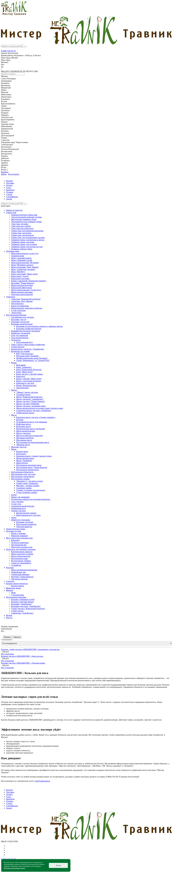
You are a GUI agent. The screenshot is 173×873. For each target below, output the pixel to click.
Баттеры (19, 420)
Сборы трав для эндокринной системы (28, 237)
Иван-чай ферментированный (24, 570)
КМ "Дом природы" (25, 354)
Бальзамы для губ (18, 319)
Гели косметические (19, 338)
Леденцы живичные (20, 542)
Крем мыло (21, 454)
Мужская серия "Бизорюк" (27, 356)
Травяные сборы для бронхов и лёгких (27, 240)
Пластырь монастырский (22, 294)
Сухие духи (16, 504)
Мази (13, 593)
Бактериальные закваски (21, 552)
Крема (14, 363)
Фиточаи (10, 567)
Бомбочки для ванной (20, 333)
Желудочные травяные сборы (23, 219)
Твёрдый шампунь (24, 527)
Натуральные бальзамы (16, 597)
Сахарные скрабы (24, 488)
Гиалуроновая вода (24, 342)
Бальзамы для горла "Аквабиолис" (26, 606)
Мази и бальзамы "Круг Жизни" (25, 267)
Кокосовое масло (23, 426)
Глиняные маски (23, 395)
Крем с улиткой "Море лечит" (29, 379)
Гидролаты (16, 340)
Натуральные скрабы (20, 479)
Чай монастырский (19, 579)
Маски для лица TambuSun (27, 404)
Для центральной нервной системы (26, 217)
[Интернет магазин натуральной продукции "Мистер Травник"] (14, 15)
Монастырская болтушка (22, 285)
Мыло (13, 449)
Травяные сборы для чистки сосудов (27, 247)
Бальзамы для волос (24, 522)
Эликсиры (10, 297)
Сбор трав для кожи (19, 224)
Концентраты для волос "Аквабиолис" (28, 349)
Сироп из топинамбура (21, 563)
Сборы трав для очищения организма (27, 231)
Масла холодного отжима (22, 554)
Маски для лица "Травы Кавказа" (30, 401)
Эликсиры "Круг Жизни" (22, 301)
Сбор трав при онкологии (22, 228)
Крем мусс (20, 376)
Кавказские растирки (20, 278)
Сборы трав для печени (21, 233)
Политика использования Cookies (14, 868)
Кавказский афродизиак (21, 288)
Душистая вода (17, 347)
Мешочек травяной (19, 536)
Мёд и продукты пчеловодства (19, 538)
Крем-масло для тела (25, 383)
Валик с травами (18, 533)
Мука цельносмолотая (20, 556)
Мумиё (9, 615)
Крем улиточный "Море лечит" (24, 274)
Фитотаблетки (17, 303)
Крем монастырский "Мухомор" (25, 262)
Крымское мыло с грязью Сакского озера (34, 456)
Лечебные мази (12, 251)
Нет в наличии (7, 654)
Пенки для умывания (20, 497)
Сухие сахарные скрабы (26, 492)
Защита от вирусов (14, 210)
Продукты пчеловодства (21, 547)
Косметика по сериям (20, 351)
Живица (9, 590)
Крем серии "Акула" (20, 276)
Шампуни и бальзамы (20, 520)
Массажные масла (24, 440)
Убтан (13, 517)
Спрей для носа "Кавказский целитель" (28, 608)
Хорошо (58, 865)
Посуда (9, 618)
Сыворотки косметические (22, 506)
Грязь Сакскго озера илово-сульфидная (28, 344)
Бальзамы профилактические (28, 329)
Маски (14, 390)
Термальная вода (18, 508)
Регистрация (13, 174)
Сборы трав (11, 212)
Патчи (14, 495)
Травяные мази (17, 256)
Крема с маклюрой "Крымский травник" (28, 281)
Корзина (4, 172)
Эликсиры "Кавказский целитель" (26, 299)
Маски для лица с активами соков (30, 406)
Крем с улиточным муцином (28, 381)
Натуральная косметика (16, 315)
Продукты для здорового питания (20, 549)
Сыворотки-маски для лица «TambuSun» (33, 410)
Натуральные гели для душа (23, 474)
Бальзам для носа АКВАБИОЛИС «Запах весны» (22, 656)
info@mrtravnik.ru (42, 781)
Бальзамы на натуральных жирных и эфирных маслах (39, 326)
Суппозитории (17, 595)
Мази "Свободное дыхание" (23, 269)
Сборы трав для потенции (22, 235)
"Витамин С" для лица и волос (29, 481)
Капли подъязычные (20, 306)
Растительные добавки (21, 561)
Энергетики (16, 313)
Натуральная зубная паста (22, 472)
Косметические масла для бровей (30, 429)
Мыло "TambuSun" (24, 461)
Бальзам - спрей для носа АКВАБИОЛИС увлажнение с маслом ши (30, 649)
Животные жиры (13, 588)
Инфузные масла (23, 424)
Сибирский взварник (20, 574)
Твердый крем (22, 388)
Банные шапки (17, 586)
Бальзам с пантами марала (22, 602)
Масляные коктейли (25, 438)
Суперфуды (16, 565)
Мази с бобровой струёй (21, 260)
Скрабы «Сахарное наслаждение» (30, 490)
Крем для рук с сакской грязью (29, 374)
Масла (14, 415)
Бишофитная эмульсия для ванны (25, 331)
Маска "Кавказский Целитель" (29, 397)
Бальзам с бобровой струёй (22, 599)
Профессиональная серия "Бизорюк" (32, 358)
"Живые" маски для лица (27, 392)
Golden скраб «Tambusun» (27, 483)
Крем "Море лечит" (24, 372)
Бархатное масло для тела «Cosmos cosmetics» (35, 417)
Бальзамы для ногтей (20, 322)
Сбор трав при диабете (21, 226)
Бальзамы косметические (22, 324)
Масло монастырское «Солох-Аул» (26, 290)
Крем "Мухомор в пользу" (22, 265)
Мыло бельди (22, 463)
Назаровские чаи (18, 572)
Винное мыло (22, 451)
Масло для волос (23, 433)
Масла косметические (25, 431)
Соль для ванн (17, 501)
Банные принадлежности (17, 583)
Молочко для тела (18, 447)
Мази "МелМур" (18, 272)
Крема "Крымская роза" (26, 385)
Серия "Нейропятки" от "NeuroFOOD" (33, 360)
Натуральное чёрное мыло (27, 470)
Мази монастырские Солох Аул (24, 253)
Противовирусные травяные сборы (26, 222)
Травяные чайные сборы (21, 249)
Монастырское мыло (25, 458)
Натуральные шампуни (26, 524)
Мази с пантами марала (21, 258)
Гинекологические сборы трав (24, 215)
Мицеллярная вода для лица (28, 515)
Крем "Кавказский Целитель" (29, 369)
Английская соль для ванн (22, 317)
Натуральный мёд (19, 545)
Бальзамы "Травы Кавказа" (22, 283)
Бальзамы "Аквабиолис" (21, 604)
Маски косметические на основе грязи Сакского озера (39, 408)
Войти (4, 174)
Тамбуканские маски (25, 413)
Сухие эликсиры (18, 310)
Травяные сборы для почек (22, 242)
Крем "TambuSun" (24, 367)
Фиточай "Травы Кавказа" (22, 577)
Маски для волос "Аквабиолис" (30, 399)
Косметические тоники (26, 513)
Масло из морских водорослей (29, 435)
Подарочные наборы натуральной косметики (30, 499)
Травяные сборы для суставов (24, 244)
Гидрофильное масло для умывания (31, 422)
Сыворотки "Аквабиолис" (22, 613)
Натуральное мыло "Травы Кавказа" (32, 467)
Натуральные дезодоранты (22, 476)
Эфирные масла (23, 445)
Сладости (10, 581)
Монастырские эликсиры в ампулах (26, 308)
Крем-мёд (15, 540)
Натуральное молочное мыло (28, 465)
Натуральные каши (19, 558)
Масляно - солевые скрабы (27, 486)
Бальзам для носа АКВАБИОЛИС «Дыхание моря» (23, 663)
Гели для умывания (19, 335)
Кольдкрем (21, 365)
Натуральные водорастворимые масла (32, 442)
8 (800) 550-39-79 (8, 51)
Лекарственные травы (15, 529)
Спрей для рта (17, 611)
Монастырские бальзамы (22, 292)
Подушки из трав (13, 531)
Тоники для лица (18, 511)
